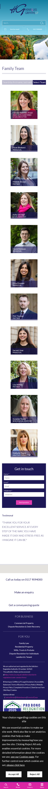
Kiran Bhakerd (19, 147)
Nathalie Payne (19, 453)
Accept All (13, 774)
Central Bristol (10, 697)
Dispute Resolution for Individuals (24, 653)
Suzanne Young (19, 419)
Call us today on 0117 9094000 (24, 579)
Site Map (7, 690)
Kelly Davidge (19, 214)
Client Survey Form (38, 687)
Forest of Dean (32, 697)
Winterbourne (21, 697)
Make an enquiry (24, 592)
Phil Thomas (18, 316)
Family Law (24, 643)
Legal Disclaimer (28, 682)
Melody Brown (19, 181)
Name (6, 474)
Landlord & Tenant (24, 657)
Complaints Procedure (22, 687)
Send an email (14, 29)
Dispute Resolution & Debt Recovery (24, 626)
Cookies (14, 690)
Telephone (7, 491)
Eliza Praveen (18, 283)
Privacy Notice (30, 685)
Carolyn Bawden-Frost (23, 112)
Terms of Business (17, 685)
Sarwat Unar (18, 350)
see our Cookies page (22, 756)
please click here (16, 765)
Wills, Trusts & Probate (24, 650)
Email (6, 482)
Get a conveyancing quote (24, 605)
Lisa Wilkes (18, 384)
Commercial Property (24, 623)
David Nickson (19, 249)
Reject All (35, 774)
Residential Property (24, 646)
